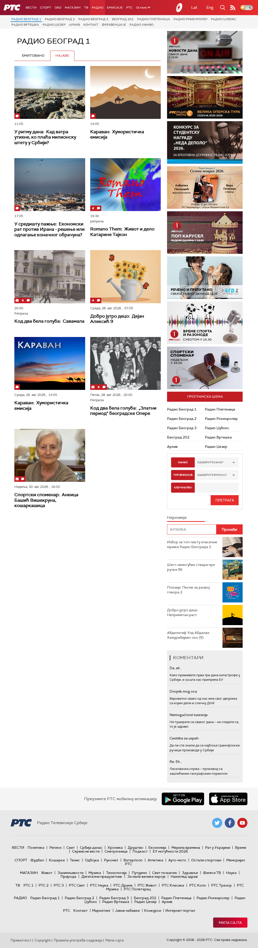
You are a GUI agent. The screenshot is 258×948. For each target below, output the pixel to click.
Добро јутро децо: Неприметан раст (182, 612)
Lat (194, 7)
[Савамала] (49, 276)
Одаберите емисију (212, 475)
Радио (97, 8)
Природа (68, 876)
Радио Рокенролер (190, 19)
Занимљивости (70, 872)
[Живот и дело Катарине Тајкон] (125, 184)
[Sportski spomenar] (205, 368)
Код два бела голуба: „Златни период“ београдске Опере (123, 411)
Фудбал (37, 860)
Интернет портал (180, 910)
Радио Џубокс (223, 19)
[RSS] (233, 7)
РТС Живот (147, 885)
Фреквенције (114, 25)
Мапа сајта (230, 922)
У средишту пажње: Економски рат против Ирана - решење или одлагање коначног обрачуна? (49, 229)
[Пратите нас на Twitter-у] (217, 823)
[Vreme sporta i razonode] (205, 322)
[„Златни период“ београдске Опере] (125, 363)
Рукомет (111, 860)
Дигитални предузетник (101, 876)
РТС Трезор (221, 885)
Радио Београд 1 (26, 19)
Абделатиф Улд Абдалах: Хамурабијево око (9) (188, 635)
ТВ (86, 8)
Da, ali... (176, 668)
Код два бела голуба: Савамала (49, 321)
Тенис (75, 860)
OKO (58, 8)
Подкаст (140, 851)
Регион (55, 847)
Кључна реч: (183, 487)
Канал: (183, 462)
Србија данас (91, 847)
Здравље (190, 872)
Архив (74, 25)
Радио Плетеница (153, 19)
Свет (71, 847)
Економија (157, 847)
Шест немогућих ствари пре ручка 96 (191, 567)
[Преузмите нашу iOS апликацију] (228, 799)
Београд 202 (123, 19)
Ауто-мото (177, 860)
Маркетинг (101, 910)
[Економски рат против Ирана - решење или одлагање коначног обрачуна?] (49, 184)
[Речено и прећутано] (205, 277)
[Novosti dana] (205, 52)
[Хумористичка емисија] (125, 92)
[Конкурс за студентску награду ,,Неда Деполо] (205, 142)
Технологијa (116, 872)
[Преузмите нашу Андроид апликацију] (183, 799)
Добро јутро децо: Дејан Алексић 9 (117, 319)
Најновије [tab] (177, 517)
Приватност (21, 940)
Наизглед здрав (184, 876)
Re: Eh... (176, 761)
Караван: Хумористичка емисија (117, 134)
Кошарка (57, 860)
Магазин (73, 8)
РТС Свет (77, 885)
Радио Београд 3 (93, 19)
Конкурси (152, 910)
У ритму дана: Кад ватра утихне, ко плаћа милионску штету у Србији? (45, 137)
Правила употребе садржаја (78, 940)
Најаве (62, 55)
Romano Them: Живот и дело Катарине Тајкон (122, 232)
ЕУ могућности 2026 (170, 851)
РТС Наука (99, 885)
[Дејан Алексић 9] (125, 276)
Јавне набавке (127, 910)
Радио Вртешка (25, 25)
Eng (209, 7)
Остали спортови (206, 860)
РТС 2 (44, 885)
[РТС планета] (179, 7)
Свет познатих (164, 872)
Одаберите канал (210, 462)
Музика (94, 872)
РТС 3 (59, 885)
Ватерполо (133, 860)
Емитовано (33, 55)
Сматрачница (116, 851)
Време (240, 847)
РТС (129, 8)
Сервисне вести (86, 851)
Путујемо (139, 872)
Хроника (115, 847)
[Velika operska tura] (205, 97)
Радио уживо (141, 25)
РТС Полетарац (137, 889)
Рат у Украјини (217, 847)
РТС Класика (173, 885)
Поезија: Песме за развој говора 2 (188, 590)
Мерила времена (185, 847)
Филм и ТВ (212, 872)
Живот (46, 872)
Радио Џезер (54, 25)
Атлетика (155, 860)
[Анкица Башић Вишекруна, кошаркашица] (49, 455)
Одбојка (92, 860)
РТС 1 (28, 885)
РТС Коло (197, 885)
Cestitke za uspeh (184, 738)
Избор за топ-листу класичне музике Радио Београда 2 (192, 544)
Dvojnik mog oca (183, 691)
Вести (31, 8)
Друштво (135, 847)
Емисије (115, 8)
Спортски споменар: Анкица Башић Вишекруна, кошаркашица (46, 500)
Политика (35, 847)
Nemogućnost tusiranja (189, 715)
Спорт (45, 8)
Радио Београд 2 (60, 19)
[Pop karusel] (205, 232)
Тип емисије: (183, 475)
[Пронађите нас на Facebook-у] (230, 823)
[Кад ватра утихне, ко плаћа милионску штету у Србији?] (49, 92)
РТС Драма (123, 885)
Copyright (43, 940)
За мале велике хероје (146, 876)
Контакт (90, 25)
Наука (231, 872)
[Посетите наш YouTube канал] (242, 823)
